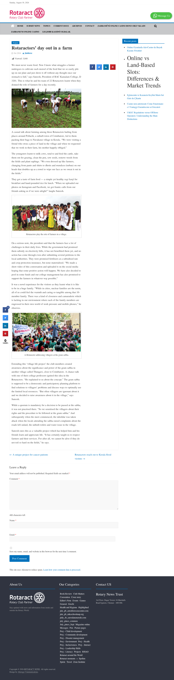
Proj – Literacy (66, 651)
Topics (46, 25)
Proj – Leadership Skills (70, 648)
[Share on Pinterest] (113, 69)
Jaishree (28, 53)
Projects (15, 43)
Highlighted (83, 607)
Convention (65, 597)
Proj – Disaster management (72, 638)
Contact (89, 25)
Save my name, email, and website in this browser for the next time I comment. (43, 551)
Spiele (62, 661)
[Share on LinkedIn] (5, 327)
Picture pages (80, 627)
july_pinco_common (69, 620)
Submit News (33, 25)
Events (75, 600)
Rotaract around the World (71, 655)
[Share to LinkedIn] (106, 69)
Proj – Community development (73, 634)
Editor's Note (65, 600)
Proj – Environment (68, 641)
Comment (15, 478)
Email (13, 534)
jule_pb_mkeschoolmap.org (72, 614)
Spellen (82, 658)
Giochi (71, 603)
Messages (64, 627)
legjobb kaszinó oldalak (56, 31)
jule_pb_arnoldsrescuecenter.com (74, 610)
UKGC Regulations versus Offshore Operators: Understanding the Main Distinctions (142, 115)
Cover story (76, 597)
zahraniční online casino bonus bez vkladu (122, 25)
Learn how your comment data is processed (61, 569)
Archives (77, 25)
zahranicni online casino (25, 31)
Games (83, 600)
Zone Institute (79, 661)
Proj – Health (84, 641)
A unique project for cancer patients (29, 454)
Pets (71, 627)
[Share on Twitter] (99, 69)
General (63, 603)
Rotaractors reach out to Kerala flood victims (93, 456)
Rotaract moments (67, 658)
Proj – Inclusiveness (68, 644)
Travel (69, 661)
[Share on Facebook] (92, 69)
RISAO (85, 651)
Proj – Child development (71, 631)
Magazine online (83, 624)
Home (20, 25)
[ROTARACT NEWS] (27, 9)
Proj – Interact (84, 644)
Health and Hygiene (68, 607)
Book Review (66, 593)
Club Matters (78, 593)
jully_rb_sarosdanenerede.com (73, 617)
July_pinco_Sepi (67, 624)
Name (13, 520)
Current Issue (61, 25)
